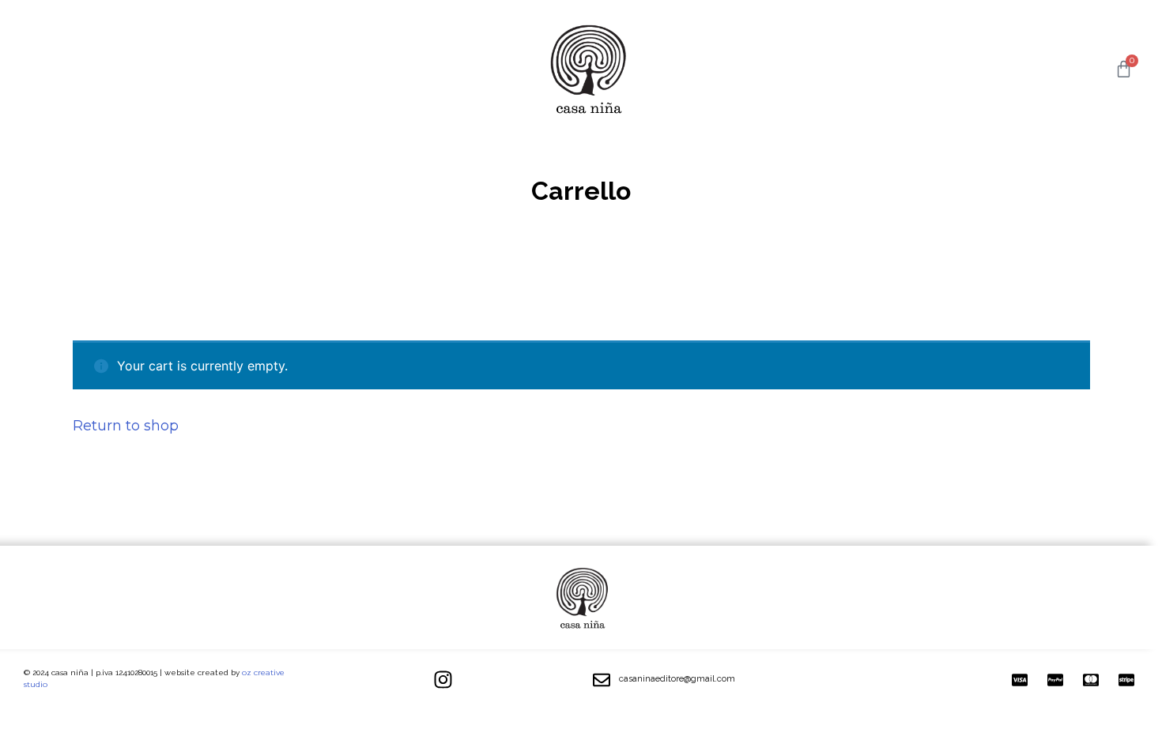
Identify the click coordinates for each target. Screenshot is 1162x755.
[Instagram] (442, 680)
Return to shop (126, 425)
